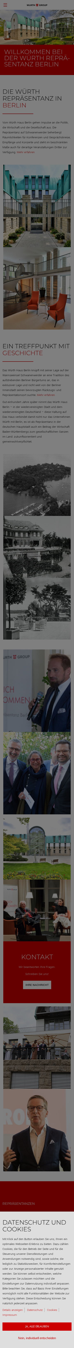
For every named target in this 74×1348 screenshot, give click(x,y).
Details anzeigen (12, 1310)
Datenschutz (35, 1310)
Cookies (52, 1310)
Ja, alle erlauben (37, 1326)
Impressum (9, 1315)
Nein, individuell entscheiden (37, 1338)
